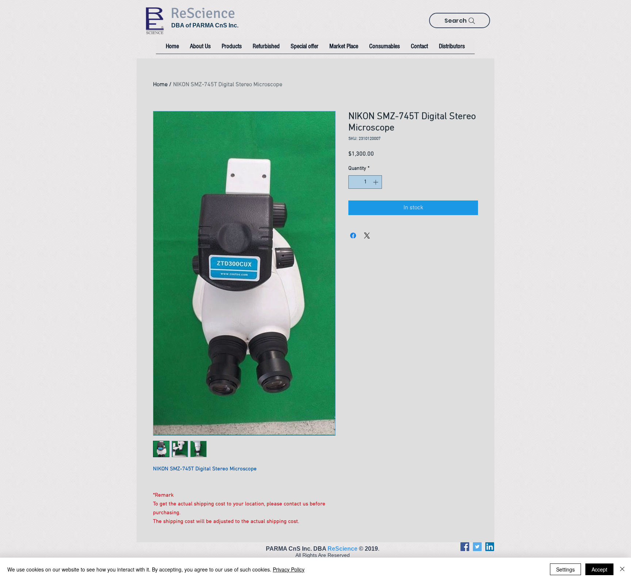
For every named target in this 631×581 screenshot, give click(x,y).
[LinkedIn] (489, 546)
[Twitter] (477, 546)
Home (160, 84)
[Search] (471, 20)
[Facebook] (464, 546)
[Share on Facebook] (353, 235)
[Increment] (376, 182)
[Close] (622, 569)
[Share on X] (367, 235)
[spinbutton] (365, 182)
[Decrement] (354, 182)
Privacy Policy (289, 569)
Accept (599, 569)
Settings (565, 569)
